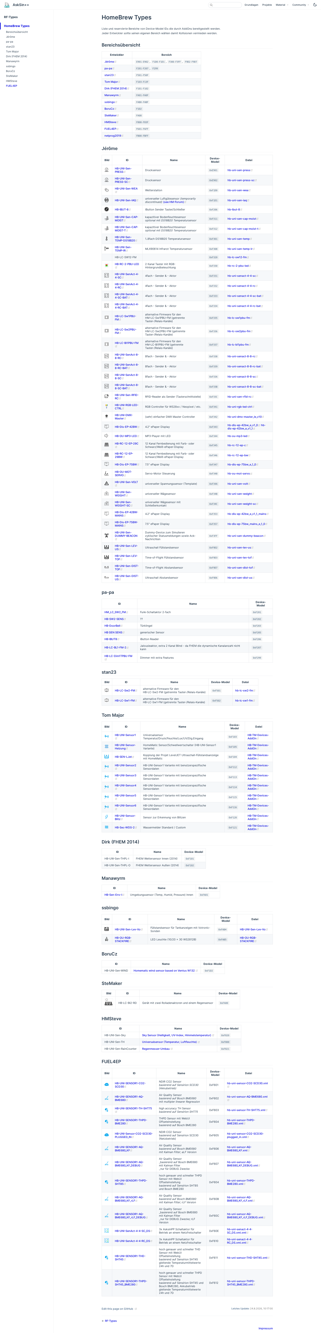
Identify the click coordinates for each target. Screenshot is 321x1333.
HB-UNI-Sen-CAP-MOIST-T (126, 228)
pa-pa (9, 41)
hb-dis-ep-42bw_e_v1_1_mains (248, 513)
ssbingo (10, 66)
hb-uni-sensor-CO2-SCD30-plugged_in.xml (245, 1135)
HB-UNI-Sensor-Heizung (125, 746)
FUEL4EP (11, 85)
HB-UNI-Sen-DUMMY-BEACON (126, 536)
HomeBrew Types (17, 26)
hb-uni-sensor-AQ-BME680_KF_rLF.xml (241, 1199)
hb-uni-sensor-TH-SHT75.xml (247, 1110)
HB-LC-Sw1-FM (126, 700)
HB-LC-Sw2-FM (126, 690)
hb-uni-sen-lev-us (241, 547)
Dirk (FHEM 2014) (16, 56)
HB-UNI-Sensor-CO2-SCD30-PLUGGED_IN (134, 1135)
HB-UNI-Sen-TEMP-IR (123, 248)
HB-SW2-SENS (115, 619)
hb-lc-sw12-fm (238, 257)
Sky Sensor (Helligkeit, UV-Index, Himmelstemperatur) (178, 1035)
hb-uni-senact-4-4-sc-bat (246, 296)
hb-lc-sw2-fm (245, 690)
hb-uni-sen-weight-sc (243, 503)
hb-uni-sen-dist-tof (241, 567)
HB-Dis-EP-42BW (127, 426)
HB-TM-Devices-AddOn (258, 736)
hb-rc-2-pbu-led (239, 265)
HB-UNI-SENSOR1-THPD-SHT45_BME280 (131, 1282)
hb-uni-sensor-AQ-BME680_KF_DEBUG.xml (243, 1163)
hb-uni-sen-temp (240, 238)
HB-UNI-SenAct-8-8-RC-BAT (127, 366)
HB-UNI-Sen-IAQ (126, 200)
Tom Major (12, 51)
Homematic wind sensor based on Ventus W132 (166, 970)
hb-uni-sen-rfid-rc (241, 396)
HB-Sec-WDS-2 (126, 827)
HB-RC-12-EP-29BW (124, 455)
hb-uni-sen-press (240, 170)
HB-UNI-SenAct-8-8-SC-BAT (127, 386)
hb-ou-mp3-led (239, 436)
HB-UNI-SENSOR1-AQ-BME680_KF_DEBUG (129, 1163)
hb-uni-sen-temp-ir (241, 248)
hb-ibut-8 (235, 209)
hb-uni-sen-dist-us (241, 577)
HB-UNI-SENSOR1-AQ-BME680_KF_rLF (129, 1199)
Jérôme (10, 36)
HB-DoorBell (113, 625)
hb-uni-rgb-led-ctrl (241, 406)
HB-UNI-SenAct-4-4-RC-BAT (127, 306)
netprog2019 (114, 135)
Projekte (267, 4)
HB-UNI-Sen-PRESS (123, 170)
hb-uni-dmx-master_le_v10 (246, 416)
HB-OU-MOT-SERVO (123, 473)
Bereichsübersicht (17, 31)
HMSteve (11, 81)
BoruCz (10, 71)
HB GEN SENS (114, 632)
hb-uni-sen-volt (239, 483)
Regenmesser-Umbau (157, 1048)
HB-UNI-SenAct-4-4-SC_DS (133, 1231)
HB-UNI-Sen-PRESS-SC (123, 180)
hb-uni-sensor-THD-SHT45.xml (248, 1257)
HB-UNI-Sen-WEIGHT (123, 493)
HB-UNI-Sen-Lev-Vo (129, 929)
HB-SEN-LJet (124, 756)
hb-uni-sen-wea (239, 190)
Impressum (266, 1328)
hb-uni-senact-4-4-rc (243, 285)
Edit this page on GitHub (117, 1308)
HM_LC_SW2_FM (116, 612)
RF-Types (11, 17)
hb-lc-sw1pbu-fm (240, 317)
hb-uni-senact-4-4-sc (243, 275)
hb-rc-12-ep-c (238, 445)
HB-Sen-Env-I (114, 894)
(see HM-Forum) (174, 202)
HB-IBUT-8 (123, 209)
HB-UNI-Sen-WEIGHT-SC (124, 503)
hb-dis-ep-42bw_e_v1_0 (244, 425)
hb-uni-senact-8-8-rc (243, 356)
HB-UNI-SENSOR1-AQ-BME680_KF (129, 1148)
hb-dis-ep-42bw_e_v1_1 (246, 426)
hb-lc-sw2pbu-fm (240, 331)
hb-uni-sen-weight (241, 493)
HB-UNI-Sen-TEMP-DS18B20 (126, 238)
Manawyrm (12, 61)
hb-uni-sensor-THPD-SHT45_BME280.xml (241, 1282)
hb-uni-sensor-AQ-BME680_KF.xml (239, 1148)
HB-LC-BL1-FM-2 (116, 647)
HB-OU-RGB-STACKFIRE (123, 939)
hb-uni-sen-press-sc (242, 180)
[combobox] (225, 5)
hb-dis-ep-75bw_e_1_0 (243, 464)
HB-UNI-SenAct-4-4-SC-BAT (127, 295)
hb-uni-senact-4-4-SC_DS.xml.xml (239, 1231)
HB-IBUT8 (112, 639)
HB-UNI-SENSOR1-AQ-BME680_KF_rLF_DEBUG (131, 1215)
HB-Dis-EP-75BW (127, 464)
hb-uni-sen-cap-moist (243, 218)
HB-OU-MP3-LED (127, 436)
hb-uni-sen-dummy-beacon (247, 535)
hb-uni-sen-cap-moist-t (244, 228)
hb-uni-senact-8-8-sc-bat (246, 386)
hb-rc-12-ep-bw (239, 455)
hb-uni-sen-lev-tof (241, 557)
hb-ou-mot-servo (240, 473)
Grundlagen (251, 4)
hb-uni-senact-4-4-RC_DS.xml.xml (239, 1241)
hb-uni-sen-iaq (238, 200)
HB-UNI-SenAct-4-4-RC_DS (133, 1241)
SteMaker (12, 76)
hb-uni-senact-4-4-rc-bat (245, 306)
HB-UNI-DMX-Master (124, 416)
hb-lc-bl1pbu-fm (239, 344)
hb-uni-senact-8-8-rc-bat (245, 366)
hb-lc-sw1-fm (245, 700)
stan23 (10, 46)
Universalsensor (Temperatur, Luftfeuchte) (171, 1042)
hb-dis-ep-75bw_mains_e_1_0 (248, 524)
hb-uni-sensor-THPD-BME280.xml (241, 1121)
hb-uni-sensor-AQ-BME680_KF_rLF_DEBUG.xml (246, 1215)
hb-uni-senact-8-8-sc (243, 376)
